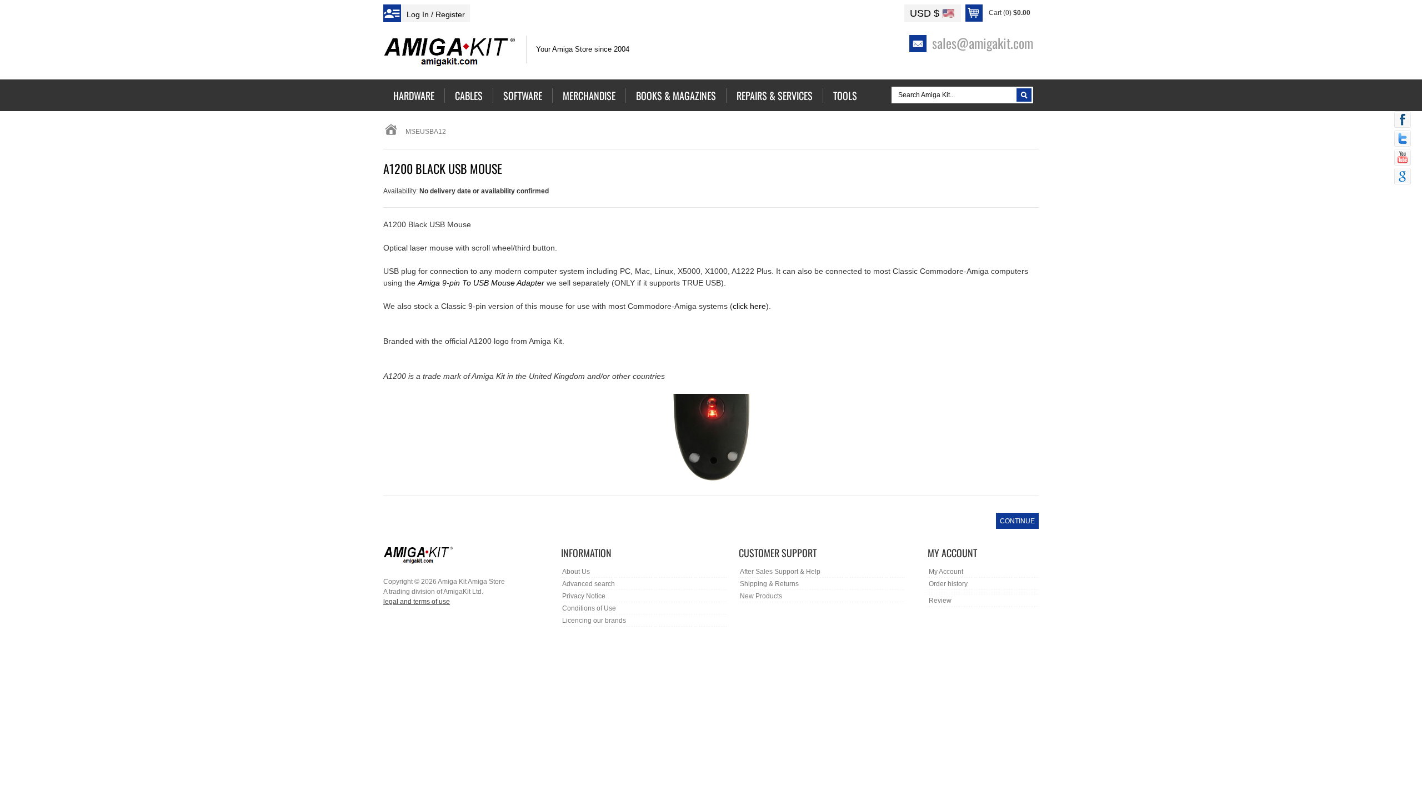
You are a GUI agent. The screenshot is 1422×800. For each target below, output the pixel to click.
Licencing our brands (594, 620)
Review (940, 600)
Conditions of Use (589, 608)
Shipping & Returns (769, 584)
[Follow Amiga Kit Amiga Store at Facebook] (1402, 120)
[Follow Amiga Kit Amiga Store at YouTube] (1402, 158)
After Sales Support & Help (780, 572)
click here (749, 306)
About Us (576, 572)
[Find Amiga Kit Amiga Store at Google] (1402, 177)
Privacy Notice (583, 596)
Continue (1017, 521)
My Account (946, 572)
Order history (948, 584)
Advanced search (588, 584)
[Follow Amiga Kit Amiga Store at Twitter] (1402, 139)
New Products (761, 596)
